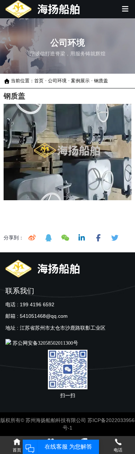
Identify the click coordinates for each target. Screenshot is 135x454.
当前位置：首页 (28, 80)
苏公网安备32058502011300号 (44, 343)
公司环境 (57, 80)
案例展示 (80, 80)
